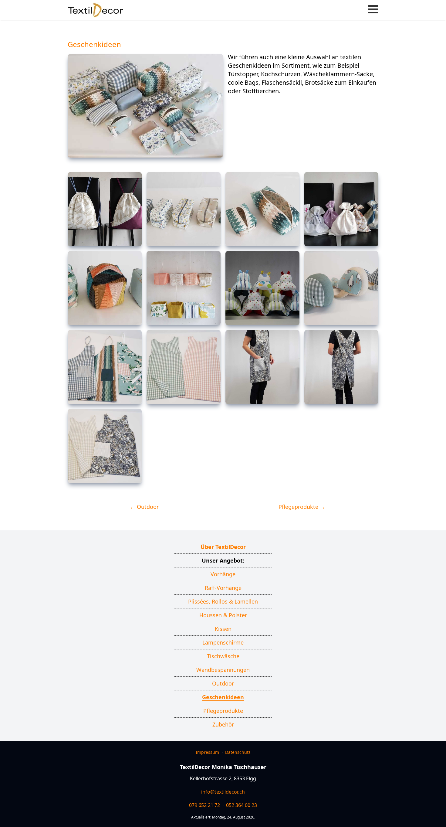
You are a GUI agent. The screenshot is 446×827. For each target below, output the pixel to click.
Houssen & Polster (223, 615)
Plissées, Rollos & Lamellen (223, 601)
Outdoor (223, 683)
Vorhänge (223, 574)
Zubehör (223, 724)
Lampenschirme (223, 642)
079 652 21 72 (204, 805)
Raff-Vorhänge (223, 587)
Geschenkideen (223, 697)
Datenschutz (238, 752)
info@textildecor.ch (223, 791)
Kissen (223, 628)
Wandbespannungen (223, 669)
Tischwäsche (223, 656)
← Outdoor (144, 506)
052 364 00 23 (241, 805)
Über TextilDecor (223, 546)
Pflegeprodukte (223, 710)
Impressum (207, 752)
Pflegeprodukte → (302, 506)
